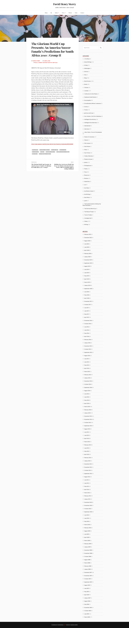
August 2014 (87, 390)
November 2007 (88, 575)
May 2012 (86, 451)
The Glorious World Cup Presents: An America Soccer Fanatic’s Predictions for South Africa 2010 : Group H (52, 49)
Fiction (86, 109)
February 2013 (87, 444)
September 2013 (88, 425)
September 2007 (88, 582)
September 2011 (88, 473)
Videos (86, 221)
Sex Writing (87, 194)
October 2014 (87, 384)
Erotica (86, 106)
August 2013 (87, 429)
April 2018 (86, 298)
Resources (86, 175)
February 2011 (87, 495)
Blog (36, 62)
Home (46, 12)
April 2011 (86, 489)
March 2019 (87, 282)
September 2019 (88, 263)
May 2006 (86, 604)
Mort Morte (87, 146)
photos (85, 162)
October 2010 (87, 508)
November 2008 (88, 553)
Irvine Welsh (54, 149)
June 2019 (86, 272)
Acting (85, 65)
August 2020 (87, 240)
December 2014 (88, 381)
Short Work (87, 197)
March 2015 (87, 371)
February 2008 (87, 566)
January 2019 (87, 285)
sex (85, 184)
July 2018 (86, 291)
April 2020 (86, 250)
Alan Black (35, 149)
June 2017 (86, 310)
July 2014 (86, 393)
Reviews (86, 178)
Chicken (86, 87)
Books (56, 12)
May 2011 (86, 486)
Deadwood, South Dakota (90, 97)
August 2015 (87, 355)
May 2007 (86, 591)
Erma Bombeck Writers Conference (92, 103)
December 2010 (88, 502)
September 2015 (88, 352)
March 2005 (87, 617)
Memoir (86, 140)
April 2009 (86, 537)
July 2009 (86, 534)
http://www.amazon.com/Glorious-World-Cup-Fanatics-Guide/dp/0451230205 (52, 144)
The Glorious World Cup (63, 151)
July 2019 (86, 269)
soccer (42, 151)
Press (63, 12)
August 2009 (87, 531)
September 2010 (88, 511)
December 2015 (88, 346)
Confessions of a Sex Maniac (91, 93)
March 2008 (87, 562)
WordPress (60, 624)
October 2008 (87, 556)
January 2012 (87, 460)
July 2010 (86, 515)
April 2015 (86, 368)
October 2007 (87, 578)
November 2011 (88, 467)
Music (85, 149)
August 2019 (87, 266)
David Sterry (36, 60)
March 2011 (87, 492)
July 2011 (86, 479)
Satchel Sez (87, 181)
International (87, 125)
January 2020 (87, 256)
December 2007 (88, 572)
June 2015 (86, 362)
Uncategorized (87, 218)
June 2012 (86, 448)
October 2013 (87, 422)
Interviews (86, 129)
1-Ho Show (86, 58)
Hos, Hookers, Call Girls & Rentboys (92, 116)
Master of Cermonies (89, 136)
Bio (51, 12)
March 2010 (87, 524)
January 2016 (87, 342)
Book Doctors (87, 81)
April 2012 (86, 454)
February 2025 (87, 234)
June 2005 (86, 613)
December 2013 (88, 416)
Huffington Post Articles (50, 62)
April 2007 (86, 594)
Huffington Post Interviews (90, 122)
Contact (82, 12)
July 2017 (86, 307)
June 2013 (86, 435)
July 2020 (86, 244)
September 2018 (88, 288)
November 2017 (88, 301)
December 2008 (88, 550)
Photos (70, 12)
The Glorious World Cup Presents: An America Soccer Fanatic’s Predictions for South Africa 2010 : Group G (41, 166)
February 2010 (87, 527)
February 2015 (87, 374)
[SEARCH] (101, 48)
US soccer (34, 153)
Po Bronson (63, 149)
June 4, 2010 (47, 60)
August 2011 (87, 476)
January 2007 (87, 598)
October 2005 (87, 610)
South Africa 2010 (50, 151)
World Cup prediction (45, 153)
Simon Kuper (35, 151)
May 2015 (86, 365)
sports (85, 200)
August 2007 (87, 585)
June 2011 (86, 483)
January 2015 (87, 377)
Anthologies (87, 68)
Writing (86, 224)
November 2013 (88, 419)
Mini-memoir (87, 143)
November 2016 (88, 320)
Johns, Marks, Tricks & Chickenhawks (93, 132)
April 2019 (86, 279)
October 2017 (87, 304)
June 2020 (86, 247)
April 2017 (86, 317)
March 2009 (87, 540)
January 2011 (87, 499)
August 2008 (87, 559)
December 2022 (88, 237)
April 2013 (86, 438)
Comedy (40, 62)
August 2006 (87, 601)
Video (76, 12)
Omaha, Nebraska (88, 156)
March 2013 (87, 441)
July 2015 (86, 358)
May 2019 (86, 275)
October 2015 (87, 349)
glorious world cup (88, 113)
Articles (86, 71)
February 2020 (87, 253)
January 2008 (87, 569)
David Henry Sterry (64, 4)
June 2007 (86, 588)
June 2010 (86, 518)
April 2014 (86, 403)
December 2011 (88, 464)
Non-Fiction (87, 152)
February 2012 (87, 457)
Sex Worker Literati (88, 191)
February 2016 (87, 339)
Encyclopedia (87, 100)
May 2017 (86, 314)
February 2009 (87, 543)
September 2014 (88, 387)
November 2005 (88, 607)
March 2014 (87, 406)
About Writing (87, 62)
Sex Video (86, 188)
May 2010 (86, 521)
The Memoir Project (89, 211)
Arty (85, 74)
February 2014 (87, 409)
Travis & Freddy (88, 214)
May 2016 (86, 333)
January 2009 (87, 546)
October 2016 (87, 323)
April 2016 (86, 336)
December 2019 (88, 259)
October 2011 (87, 470)
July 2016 (86, 326)
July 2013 (86, 432)
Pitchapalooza (87, 165)
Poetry (85, 168)
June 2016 (86, 330)
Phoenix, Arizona (88, 159)
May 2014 (86, 400)
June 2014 (86, 397)
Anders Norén (74, 624)
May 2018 (86, 295)
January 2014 (87, 413)
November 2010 (88, 505)
